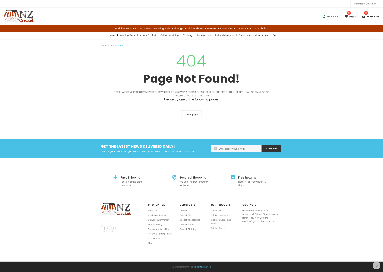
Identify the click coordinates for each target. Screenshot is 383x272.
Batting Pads (162, 28)
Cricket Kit (242, 28)
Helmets (211, 28)
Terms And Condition (159, 229)
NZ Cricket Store (179, 267)
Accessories (204, 35)
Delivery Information (158, 219)
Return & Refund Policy (160, 233)
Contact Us (154, 238)
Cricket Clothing (169, 35)
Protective (226, 28)
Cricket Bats (123, 28)
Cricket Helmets (219, 215)
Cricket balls (259, 28)
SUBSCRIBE (272, 148)
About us (152, 210)
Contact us (261, 35)
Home (112, 35)
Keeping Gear (127, 35)
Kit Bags (178, 28)
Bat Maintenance (224, 35)
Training (187, 35)
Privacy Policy (155, 224)
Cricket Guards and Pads (221, 221)
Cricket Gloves (218, 228)
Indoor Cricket (148, 35)
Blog (150, 243)
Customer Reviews (158, 215)
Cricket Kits (185, 215)
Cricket (183, 210)
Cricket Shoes (195, 28)
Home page (191, 114)
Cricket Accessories (190, 219)
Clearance (245, 35)
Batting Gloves (143, 28)
